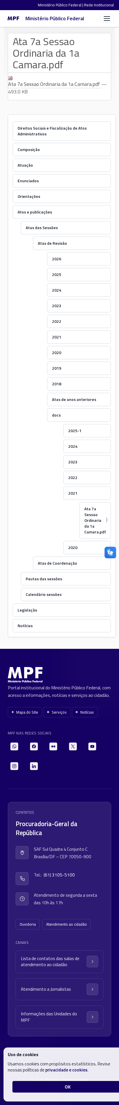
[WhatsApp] (14, 746)
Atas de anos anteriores (74, 399)
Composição (29, 149)
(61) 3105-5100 (59, 874)
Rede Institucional (99, 5)
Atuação (25, 165)
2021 (56, 337)
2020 (56, 352)
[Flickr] (53, 746)
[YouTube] (92, 746)
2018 (56, 384)
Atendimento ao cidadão (66, 924)
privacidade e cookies (66, 1069)
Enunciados (28, 181)
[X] (72, 746)
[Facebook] (33, 746)
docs (56, 415)
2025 (56, 274)
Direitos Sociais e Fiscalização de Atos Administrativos (52, 131)
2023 (56, 306)
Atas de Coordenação (57, 563)
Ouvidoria (28, 924)
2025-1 (74, 431)
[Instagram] (14, 766)
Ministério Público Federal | (61, 5)
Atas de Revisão (52, 243)
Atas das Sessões (42, 227)
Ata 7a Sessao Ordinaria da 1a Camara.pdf (54, 84)
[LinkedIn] (33, 766)
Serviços (59, 712)
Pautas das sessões (44, 579)
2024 (56, 290)
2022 (56, 321)
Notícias (25, 626)
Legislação (27, 610)
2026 (56, 259)
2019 (56, 368)
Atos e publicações (35, 212)
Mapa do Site (27, 712)
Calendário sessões (44, 594)
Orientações (29, 196)
